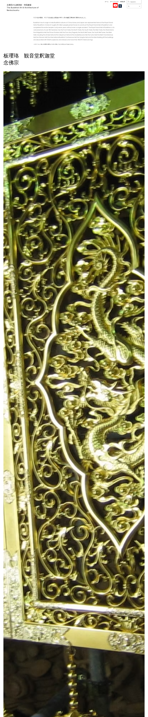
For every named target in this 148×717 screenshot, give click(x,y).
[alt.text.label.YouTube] (115, 5)
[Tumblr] (120, 6)
